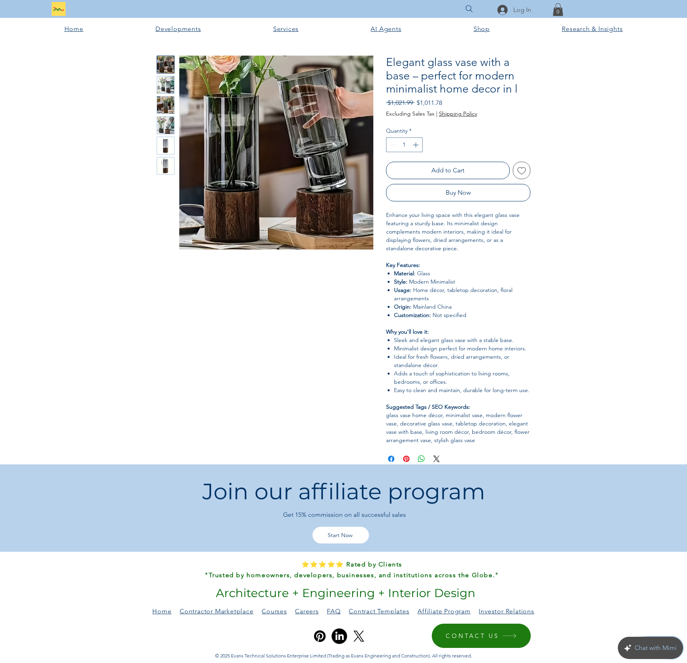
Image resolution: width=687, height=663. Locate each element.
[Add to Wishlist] (521, 170)
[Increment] (416, 145)
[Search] (469, 8)
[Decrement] (392, 145)
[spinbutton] (404, 145)
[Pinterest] (320, 636)
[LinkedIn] (339, 636)
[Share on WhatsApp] (421, 459)
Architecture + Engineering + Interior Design (344, 593)
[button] (558, 9)
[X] (359, 636)
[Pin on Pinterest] (406, 459)
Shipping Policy (458, 113)
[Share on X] (436, 459)
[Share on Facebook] (391, 459)
